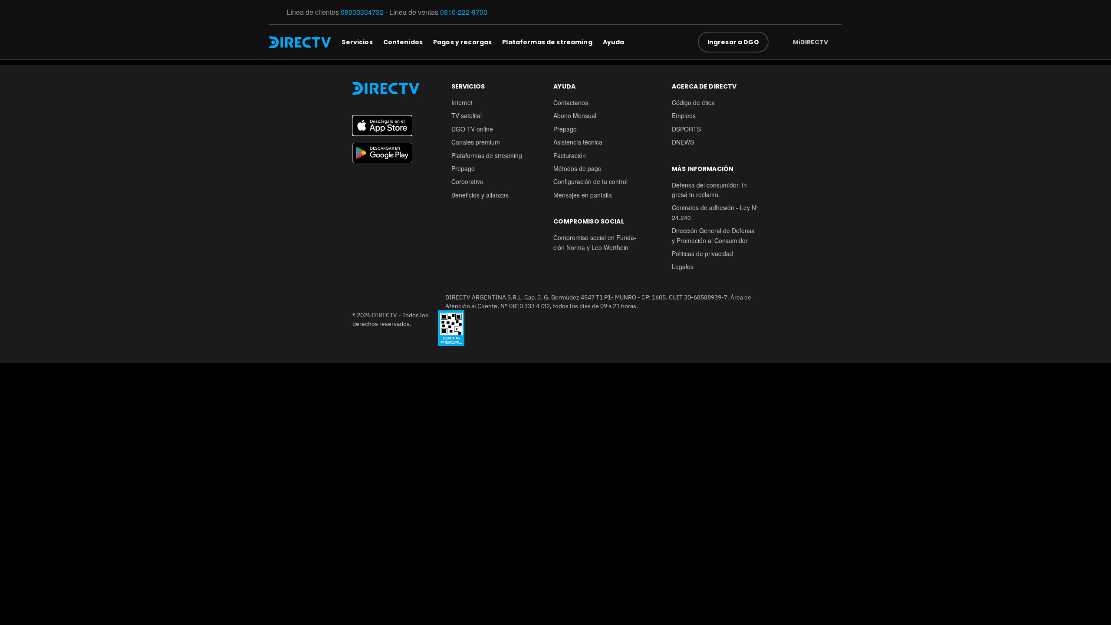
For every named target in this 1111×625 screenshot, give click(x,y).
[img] (835, 42)
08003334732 (362, 12)
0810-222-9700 (463, 12)
